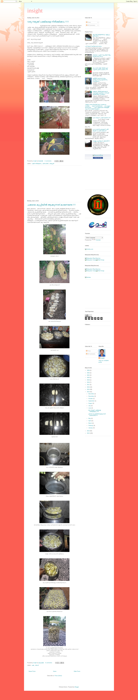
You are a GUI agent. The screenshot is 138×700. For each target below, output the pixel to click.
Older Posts (77, 671)
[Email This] (55, 161)
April (89, 420)
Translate (98, 240)
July (89, 405)
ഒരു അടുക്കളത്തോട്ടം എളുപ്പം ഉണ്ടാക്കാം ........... (101, 35)
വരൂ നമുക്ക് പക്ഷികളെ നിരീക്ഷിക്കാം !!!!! (48, 21)
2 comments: (48, 161)
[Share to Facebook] (61, 161)
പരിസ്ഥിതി (45, 163)
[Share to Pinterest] (62, 161)
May (89, 418)
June (89, 408)
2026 (88, 370)
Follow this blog (97, 157)
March (90, 423)
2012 (88, 433)
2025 (88, 373)
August (90, 403)
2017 (88, 384)
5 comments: (49, 662)
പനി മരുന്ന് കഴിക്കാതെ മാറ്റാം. (93, 46)
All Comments (91, 25)
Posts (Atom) (58, 675)
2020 (88, 377)
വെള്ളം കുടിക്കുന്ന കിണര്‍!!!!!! (101, 141)
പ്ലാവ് (37, 665)
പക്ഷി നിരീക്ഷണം (36, 163)
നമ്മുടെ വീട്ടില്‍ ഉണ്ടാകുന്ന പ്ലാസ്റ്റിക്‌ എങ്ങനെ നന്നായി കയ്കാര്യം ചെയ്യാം (101, 93)
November (91, 396)
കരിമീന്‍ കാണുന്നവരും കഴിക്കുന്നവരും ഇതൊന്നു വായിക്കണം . (100, 80)
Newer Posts (32, 671)
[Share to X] (59, 161)
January (90, 428)
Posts (89, 22)
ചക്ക (33, 665)
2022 (88, 375)
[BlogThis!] (57, 161)
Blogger (77, 687)
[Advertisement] (54, 182)
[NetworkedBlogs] (98, 155)
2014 (88, 391)
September (91, 401)
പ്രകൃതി (51, 163)
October (90, 398)
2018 (88, 382)
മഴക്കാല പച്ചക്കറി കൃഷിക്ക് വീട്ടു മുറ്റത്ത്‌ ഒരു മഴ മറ (101, 55)
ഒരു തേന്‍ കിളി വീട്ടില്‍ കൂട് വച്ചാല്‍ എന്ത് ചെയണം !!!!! (100, 68)
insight (35, 10)
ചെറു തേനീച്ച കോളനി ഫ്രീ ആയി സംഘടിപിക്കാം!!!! (100, 130)
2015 (88, 389)
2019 (88, 380)
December (91, 393)
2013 (88, 431)
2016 (88, 387)
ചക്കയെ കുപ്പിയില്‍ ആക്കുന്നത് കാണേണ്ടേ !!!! (51, 205)
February (91, 425)
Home (54, 671)
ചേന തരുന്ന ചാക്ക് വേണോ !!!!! (102, 117)
